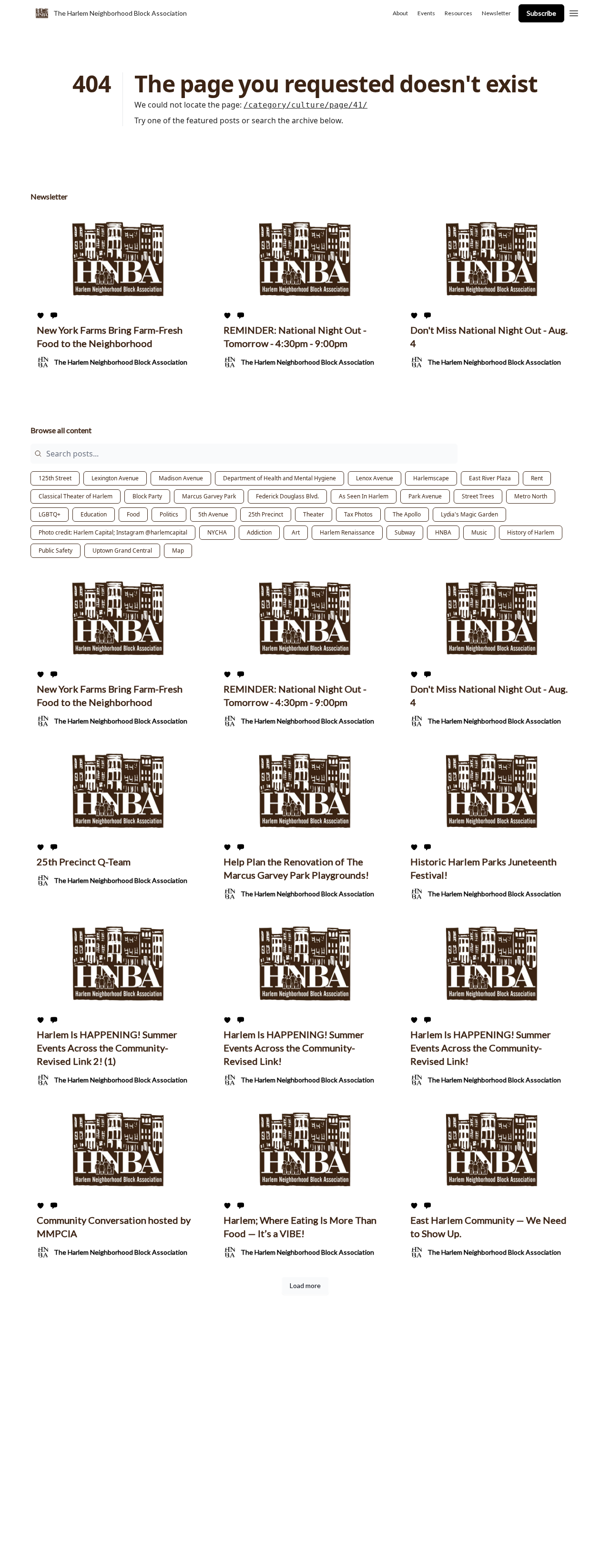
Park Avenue (425, 496)
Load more (305, 1285)
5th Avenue (213, 514)
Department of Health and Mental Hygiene (279, 478)
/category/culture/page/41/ (305, 104)
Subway (405, 532)
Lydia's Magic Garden (469, 514)
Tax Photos (358, 514)
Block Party (147, 496)
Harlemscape (431, 478)
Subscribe (541, 13)
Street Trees (478, 496)
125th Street (55, 478)
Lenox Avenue (374, 478)
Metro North (530, 496)
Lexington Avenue (115, 478)
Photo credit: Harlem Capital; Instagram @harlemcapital (113, 532)
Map (178, 550)
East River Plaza (490, 478)
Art (296, 532)
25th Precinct (265, 514)
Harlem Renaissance (347, 532)
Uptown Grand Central (122, 550)
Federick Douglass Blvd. (287, 496)
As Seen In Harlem (363, 496)
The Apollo (407, 514)
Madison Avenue (181, 478)
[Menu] (574, 12)
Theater (313, 514)
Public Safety (55, 550)
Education (94, 514)
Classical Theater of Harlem (75, 496)
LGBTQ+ (50, 514)
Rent (537, 478)
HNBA (443, 532)
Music (479, 532)
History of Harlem (530, 532)
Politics (169, 514)
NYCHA (217, 532)
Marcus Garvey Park (209, 496)
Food (133, 514)
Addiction (259, 532)
